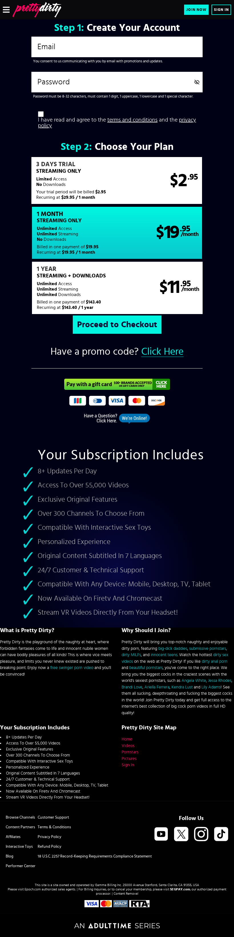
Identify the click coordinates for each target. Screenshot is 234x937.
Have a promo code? (117, 352)
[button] (116, 180)
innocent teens (164, 655)
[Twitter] (181, 834)
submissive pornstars (207, 648)
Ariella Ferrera (157, 687)
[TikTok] (221, 834)
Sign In (221, 10)
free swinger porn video (71, 668)
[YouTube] (161, 834)
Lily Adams (211, 687)
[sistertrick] (37, 9)
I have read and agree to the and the (117, 122)
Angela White (193, 680)
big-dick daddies (172, 648)
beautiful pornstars (146, 668)
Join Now (196, 10)
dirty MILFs (131, 655)
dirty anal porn (214, 661)
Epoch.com (33, 889)
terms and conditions (132, 120)
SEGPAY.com (180, 889)
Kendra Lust (182, 687)
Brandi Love (132, 687)
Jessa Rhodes (219, 680)
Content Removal (126, 893)
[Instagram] (201, 834)
